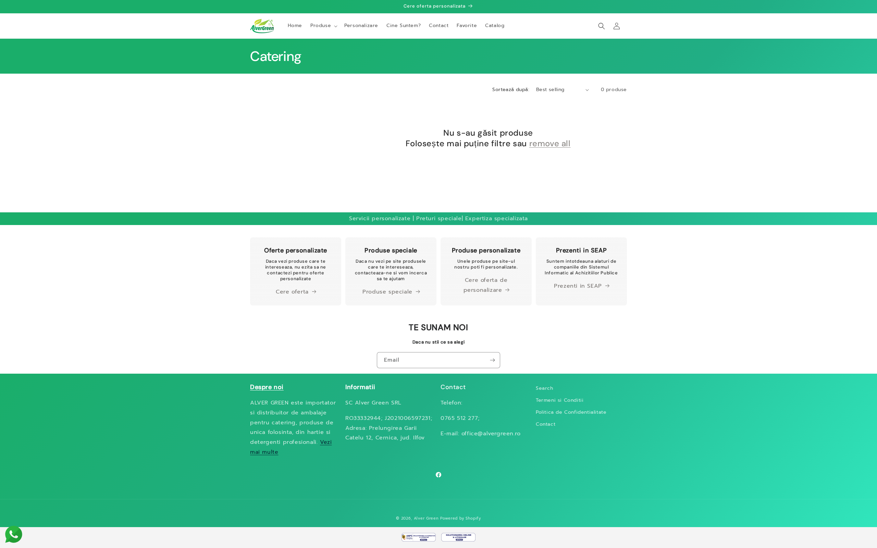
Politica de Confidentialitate (571, 412)
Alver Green (426, 518)
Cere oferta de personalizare (486, 285)
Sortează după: (510, 89)
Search (544, 388)
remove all (550, 143)
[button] (323, 25)
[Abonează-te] (492, 360)
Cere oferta (292, 292)
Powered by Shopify (460, 518)
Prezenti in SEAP (578, 286)
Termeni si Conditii (559, 400)
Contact (545, 424)
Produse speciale (387, 292)
